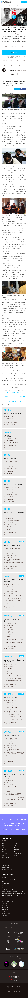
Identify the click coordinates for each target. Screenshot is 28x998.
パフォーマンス (17, 853)
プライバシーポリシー (7, 913)
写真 (3, 845)
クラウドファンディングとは (8, 879)
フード (15, 855)
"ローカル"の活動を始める (8, 889)
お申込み (4, 877)
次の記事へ (22, 396)
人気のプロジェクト (6, 865)
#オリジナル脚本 (14, 46)
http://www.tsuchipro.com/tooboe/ (14, 392)
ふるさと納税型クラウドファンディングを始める (13, 891)
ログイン (18, 1)
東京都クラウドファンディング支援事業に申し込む (13, 893)
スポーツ (4, 855)
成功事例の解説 (5, 883)
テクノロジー (5, 853)
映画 (18, 34)
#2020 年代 (4, 903)
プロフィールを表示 (21, 70)
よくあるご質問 (5, 905)
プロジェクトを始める (21, 5)
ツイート (15, 65)
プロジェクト (5, 74)
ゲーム (15, 847)
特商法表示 (4, 916)
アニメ (3, 847)
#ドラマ (21, 46)
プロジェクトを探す (7, 5)
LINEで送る (23, 65)
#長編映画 (7, 46)
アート (15, 843)
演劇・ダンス (4, 851)
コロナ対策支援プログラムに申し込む (10, 895)
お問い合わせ (5, 907)
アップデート (14, 74)
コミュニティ (5, 849)
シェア (6, 65)
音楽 (15, 845)
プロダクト (16, 849)
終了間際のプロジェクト (7, 869)
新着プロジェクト (6, 867)
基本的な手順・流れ (6, 881)
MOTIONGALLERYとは (7, 901)
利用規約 (4, 911)
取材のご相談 (5, 909)
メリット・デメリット (6, 885)
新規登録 (24, 2)
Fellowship (4, 887)
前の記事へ (6, 396)
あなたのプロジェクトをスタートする (15, 829)
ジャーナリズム (5, 857)
